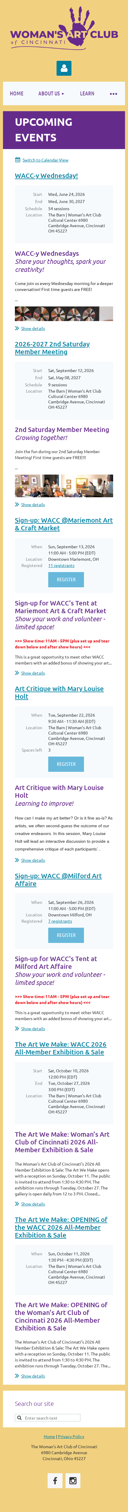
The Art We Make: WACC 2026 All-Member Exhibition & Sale (61, 1048)
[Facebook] (55, 1480)
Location (34, 214)
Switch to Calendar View (45, 159)
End (38, 201)
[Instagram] (72, 1480)
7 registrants (60, 921)
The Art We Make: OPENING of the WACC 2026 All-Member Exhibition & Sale (61, 1227)
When (36, 546)
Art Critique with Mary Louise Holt (59, 692)
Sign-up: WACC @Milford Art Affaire (58, 879)
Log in (64, 68)
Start (37, 194)
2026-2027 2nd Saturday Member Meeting (52, 348)
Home (49, 1436)
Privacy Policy (71, 1436)
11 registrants (61, 565)
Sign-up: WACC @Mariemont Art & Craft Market (64, 524)
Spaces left (32, 749)
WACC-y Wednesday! (46, 175)
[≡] (113, 93)
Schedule (33, 208)
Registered (31, 565)
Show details (33, 328)
